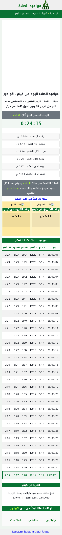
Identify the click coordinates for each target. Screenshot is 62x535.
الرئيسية (54, 13)
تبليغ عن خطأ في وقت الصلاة (31, 198)
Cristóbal (15, 520)
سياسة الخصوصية (21, 531)
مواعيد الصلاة (29, 6)
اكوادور (25, 13)
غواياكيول (50, 520)
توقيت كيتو (13, 188)
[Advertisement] (31, 55)
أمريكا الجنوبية (39, 13)
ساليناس (33, 520)
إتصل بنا (36, 531)
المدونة (46, 531)
